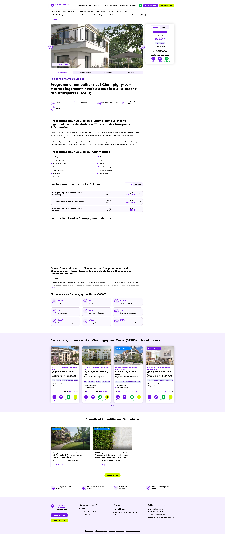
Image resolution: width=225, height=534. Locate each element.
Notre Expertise (84, 514)
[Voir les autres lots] (77, 391)
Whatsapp (167, 61)
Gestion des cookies (133, 531)
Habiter (96, 5)
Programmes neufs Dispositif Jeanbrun (160, 518)
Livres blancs (119, 509)
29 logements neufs (160, 50)
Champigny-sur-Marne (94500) (116, 11)
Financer (133, 5)
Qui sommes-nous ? (88, 505)
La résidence (62, 72)
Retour (54, 20)
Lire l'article (57, 465)
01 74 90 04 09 (150, 5)
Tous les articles (112, 475)
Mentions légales (101, 531)
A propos (82, 508)
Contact (160, 61)
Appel (153, 61)
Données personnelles (116, 531)
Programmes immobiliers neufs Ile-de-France (73, 11)
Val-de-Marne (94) (97, 11)
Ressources (124, 5)
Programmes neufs (84, 5)
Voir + (75, 399)
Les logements (108, 72)
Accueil (53, 11)
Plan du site (89, 531)
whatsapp (140, 5)
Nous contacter (166, 5)
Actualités (113, 5)
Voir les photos (62, 64)
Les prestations (85, 72)
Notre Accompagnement (87, 511)
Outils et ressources (156, 505)
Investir (105, 5)
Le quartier (131, 72)
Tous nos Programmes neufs (156, 514)
